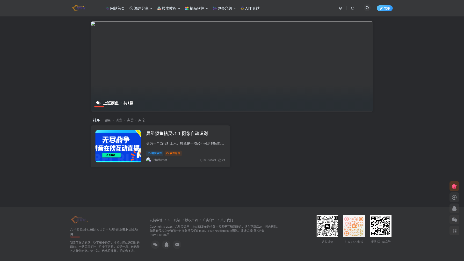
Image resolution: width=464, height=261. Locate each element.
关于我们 (226, 220)
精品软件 (196, 8)
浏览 (119, 119)
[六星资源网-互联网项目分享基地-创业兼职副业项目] (79, 219)
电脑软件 (156, 153)
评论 (141, 119)
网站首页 (117, 8)
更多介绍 (224, 8)
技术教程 (168, 8)
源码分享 (141, 8)
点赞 (130, 119)
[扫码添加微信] (454, 219)
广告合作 (209, 220)
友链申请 (156, 220)
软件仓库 (175, 153)
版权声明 (191, 220)
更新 (108, 119)
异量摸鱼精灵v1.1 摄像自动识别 (177, 133)
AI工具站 (252, 8)
